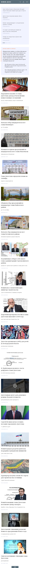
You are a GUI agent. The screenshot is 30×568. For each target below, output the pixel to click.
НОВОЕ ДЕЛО (6, 2)
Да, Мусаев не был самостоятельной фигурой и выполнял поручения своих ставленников (15, 66)
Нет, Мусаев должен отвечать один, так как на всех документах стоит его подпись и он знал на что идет (16, 71)
